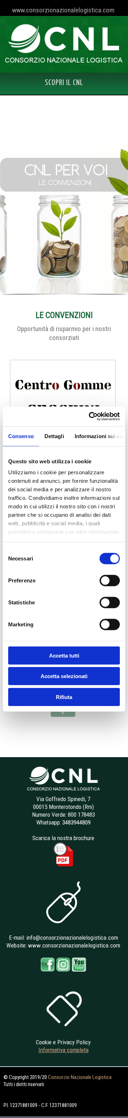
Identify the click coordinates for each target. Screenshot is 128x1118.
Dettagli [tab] (54, 436)
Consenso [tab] (21, 436)
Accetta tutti (64, 655)
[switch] (110, 580)
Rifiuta (64, 697)
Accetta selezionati (64, 676)
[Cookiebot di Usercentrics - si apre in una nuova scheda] (90, 416)
